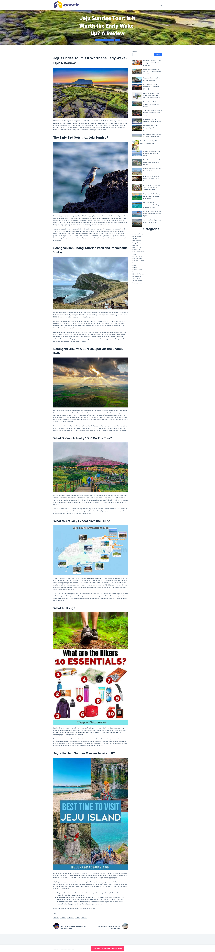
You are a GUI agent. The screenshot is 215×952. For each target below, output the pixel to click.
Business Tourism (137, 247)
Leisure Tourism (137, 269)
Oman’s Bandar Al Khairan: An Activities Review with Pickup (151, 104)
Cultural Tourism (137, 256)
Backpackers (136, 240)
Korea (101, 40)
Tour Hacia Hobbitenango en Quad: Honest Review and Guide (152, 113)
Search (134, 51)
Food (134, 265)
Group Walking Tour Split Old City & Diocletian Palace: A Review (152, 71)
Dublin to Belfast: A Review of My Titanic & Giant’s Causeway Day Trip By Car (151, 95)
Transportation (137, 280)
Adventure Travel (137, 234)
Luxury (134, 272)
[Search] (161, 5)
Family (134, 263)
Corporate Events (138, 252)
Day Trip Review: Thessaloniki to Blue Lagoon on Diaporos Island (152, 205)
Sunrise (107, 40)
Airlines (134, 238)
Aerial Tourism (137, 236)
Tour (112, 40)
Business (135, 245)
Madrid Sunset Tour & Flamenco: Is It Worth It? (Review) (151, 87)
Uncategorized (137, 283)
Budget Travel (136, 243)
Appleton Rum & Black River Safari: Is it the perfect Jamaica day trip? (152, 187)
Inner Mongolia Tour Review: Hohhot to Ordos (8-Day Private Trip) (152, 196)
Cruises (134, 254)
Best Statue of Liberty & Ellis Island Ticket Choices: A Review (152, 162)
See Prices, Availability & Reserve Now (107, 948)
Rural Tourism (136, 276)
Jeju (97, 40)
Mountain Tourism (138, 274)
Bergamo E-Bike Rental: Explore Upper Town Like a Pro (152, 128)
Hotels (134, 267)
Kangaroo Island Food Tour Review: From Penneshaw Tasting (151, 179)
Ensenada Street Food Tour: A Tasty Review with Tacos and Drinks (152, 63)
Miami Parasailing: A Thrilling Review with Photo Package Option (152, 213)
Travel (117, 40)
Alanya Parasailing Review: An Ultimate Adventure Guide (151, 153)
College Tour (136, 249)
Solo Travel (136, 278)
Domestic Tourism (138, 261)
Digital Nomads (137, 258)
